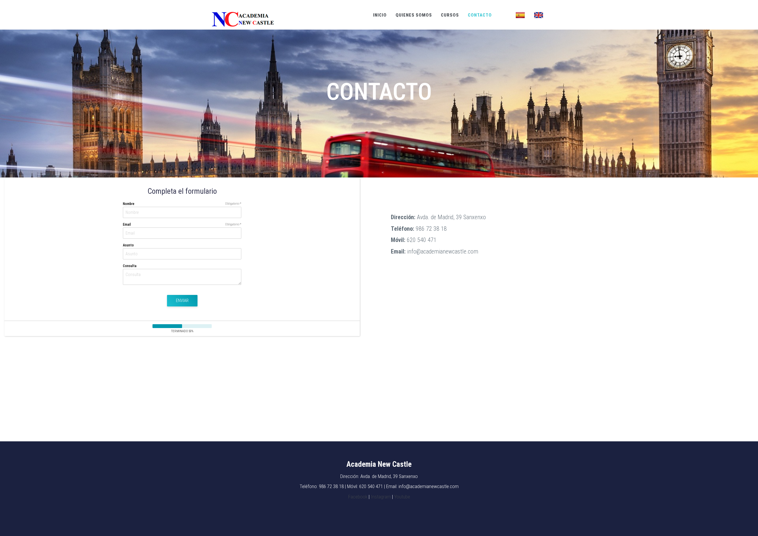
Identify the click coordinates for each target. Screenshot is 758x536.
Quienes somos (414, 15)
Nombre (128, 204)
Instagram (381, 497)
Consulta (129, 266)
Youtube (402, 497)
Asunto (128, 245)
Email (127, 224)
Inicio (380, 15)
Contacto (480, 15)
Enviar (182, 300)
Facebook (357, 497)
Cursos (450, 15)
